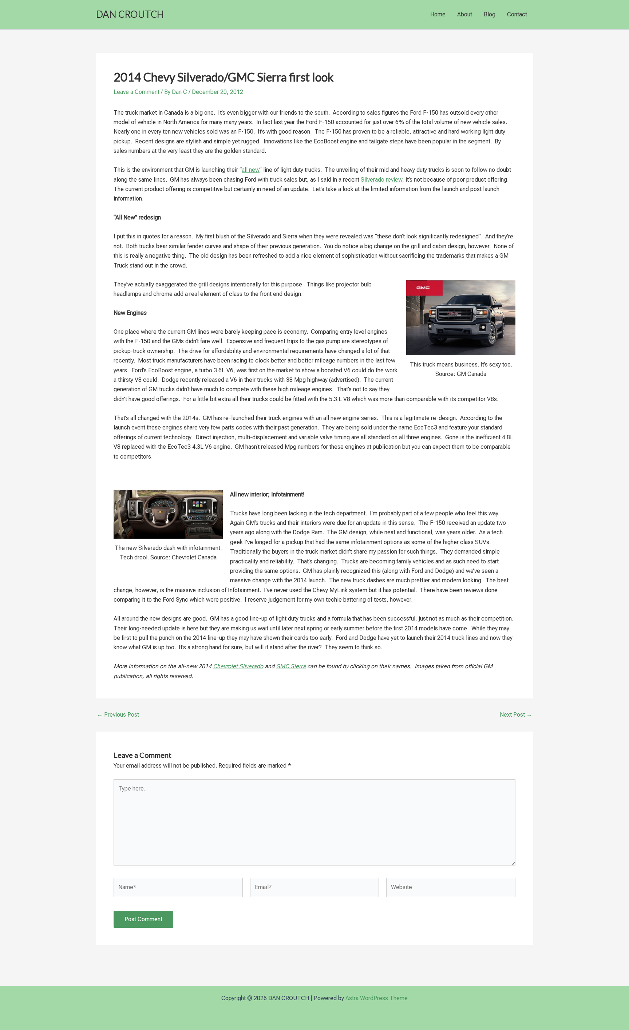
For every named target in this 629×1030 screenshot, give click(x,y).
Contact (517, 14)
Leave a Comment (136, 91)
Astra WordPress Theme (376, 998)
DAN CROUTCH (130, 14)
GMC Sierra (291, 666)
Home (438, 14)
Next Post (516, 715)
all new (251, 169)
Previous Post (118, 715)
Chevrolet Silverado (238, 666)
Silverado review (381, 179)
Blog (489, 14)
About (464, 14)
